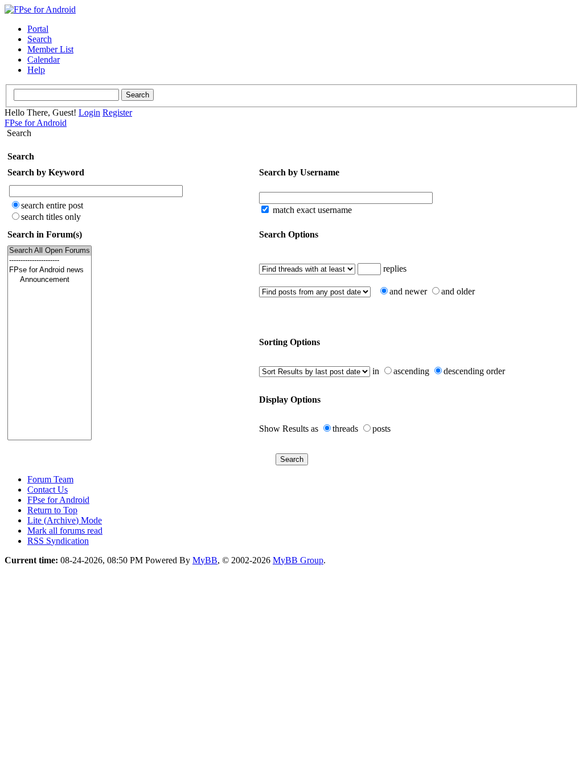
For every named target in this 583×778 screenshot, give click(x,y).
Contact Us (47, 489)
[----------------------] (49, 260)
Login (89, 112)
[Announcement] (49, 280)
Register (117, 112)
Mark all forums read (64, 530)
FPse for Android (36, 123)
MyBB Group (298, 560)
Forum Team (50, 479)
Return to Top (52, 510)
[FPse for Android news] (49, 270)
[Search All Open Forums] (49, 251)
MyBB (204, 560)
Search (39, 39)
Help (36, 70)
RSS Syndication (58, 541)
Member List (50, 49)
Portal (37, 29)
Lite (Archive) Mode (64, 520)
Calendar (43, 59)
